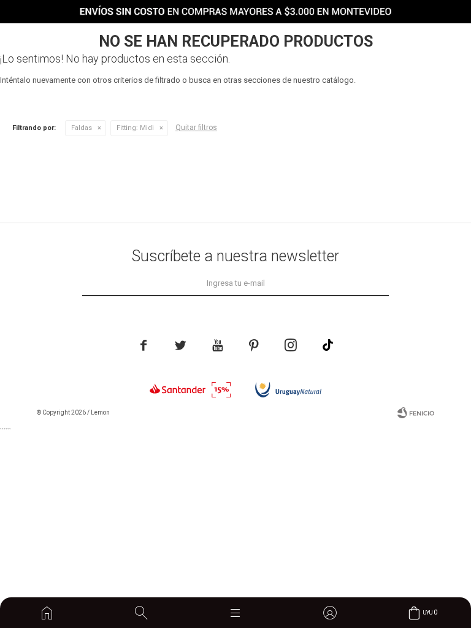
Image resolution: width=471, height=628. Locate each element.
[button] (141, 612)
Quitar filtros (196, 127)
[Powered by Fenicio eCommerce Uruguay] (415, 413)
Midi (135, 128)
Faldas (81, 128)
